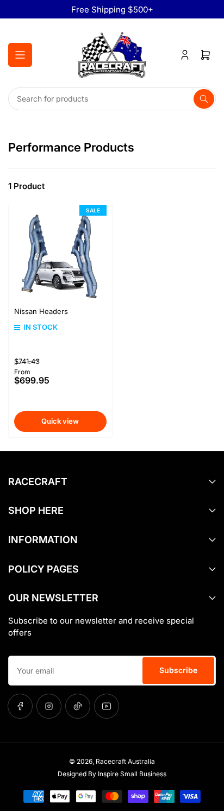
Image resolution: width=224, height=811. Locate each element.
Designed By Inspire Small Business (112, 774)
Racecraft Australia (125, 761)
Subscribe (178, 670)
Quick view (60, 421)
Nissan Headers (41, 311)
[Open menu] (20, 55)
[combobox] (112, 98)
